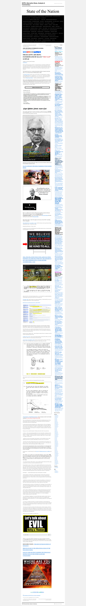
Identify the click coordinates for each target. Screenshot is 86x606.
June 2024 (56, 419)
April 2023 (56, 430)
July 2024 (56, 418)
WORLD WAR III (43, 41)
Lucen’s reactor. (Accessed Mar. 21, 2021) (29, 339)
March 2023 (56, 431)
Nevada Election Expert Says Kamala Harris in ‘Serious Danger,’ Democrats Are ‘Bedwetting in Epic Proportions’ (59, 299)
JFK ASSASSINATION (26, 29)
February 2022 (56, 441)
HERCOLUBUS (58, 26)
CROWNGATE (42, 24)
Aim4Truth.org (25, 62)
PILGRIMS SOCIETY (41, 38)
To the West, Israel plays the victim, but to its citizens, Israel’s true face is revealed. (59, 381)
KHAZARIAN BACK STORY (45, 29)
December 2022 (56, 433)
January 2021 (56, 452)
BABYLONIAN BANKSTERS (48, 21)
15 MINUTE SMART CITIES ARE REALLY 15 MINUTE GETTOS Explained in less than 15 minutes (59, 345)
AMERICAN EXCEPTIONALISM (27, 21)
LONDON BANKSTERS (41, 33)
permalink (37, 597)
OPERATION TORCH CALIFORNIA (53, 36)
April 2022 (56, 440)
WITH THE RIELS (37, 592)
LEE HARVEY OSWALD (34, 33)
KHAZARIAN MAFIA (47, 31)
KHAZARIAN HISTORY (40, 31)
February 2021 (56, 451)
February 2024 (56, 422)
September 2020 (56, 455)
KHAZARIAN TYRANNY (54, 31)
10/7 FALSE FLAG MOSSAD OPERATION (31, 16)
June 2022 (56, 438)
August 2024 (56, 417)
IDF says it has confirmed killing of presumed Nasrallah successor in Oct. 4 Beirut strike (59, 383)
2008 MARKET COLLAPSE (48, 16)
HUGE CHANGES (45, 28)
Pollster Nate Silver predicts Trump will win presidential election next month (58, 156)
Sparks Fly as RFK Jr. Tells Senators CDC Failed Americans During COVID (59, 50)
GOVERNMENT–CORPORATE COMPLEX (36, 26)
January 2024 (56, 423)
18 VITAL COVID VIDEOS (40, 16)
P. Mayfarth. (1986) (25, 299)
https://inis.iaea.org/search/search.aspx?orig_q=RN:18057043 (31, 302)
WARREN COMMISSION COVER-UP (28, 41)
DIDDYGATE (46, 24)
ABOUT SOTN (43, 19)
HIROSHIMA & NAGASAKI (34, 28)
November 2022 (56, 434)
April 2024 (56, 420)
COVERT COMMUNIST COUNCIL (27, 24)
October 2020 (56, 454)
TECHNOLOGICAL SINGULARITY (46, 40)
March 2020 (56, 460)
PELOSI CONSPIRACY (34, 38)
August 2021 (56, 446)
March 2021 (56, 450)
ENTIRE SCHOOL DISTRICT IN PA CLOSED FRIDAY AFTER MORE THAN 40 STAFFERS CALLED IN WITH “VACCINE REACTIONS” (29, 45)
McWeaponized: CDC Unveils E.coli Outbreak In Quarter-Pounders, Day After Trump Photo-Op (59, 333)
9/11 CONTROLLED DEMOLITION (35, 17)
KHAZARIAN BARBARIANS (53, 29)
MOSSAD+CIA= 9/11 (55, 33)
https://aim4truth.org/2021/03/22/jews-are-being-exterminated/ (31, 595)
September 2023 (56, 426)
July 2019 (56, 464)
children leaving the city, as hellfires (45, 451)
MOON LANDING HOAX (48, 33)
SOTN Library (39, 40)
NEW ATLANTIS (61, 33)
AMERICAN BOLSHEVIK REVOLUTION (51, 19)
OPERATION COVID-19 (37, 36)
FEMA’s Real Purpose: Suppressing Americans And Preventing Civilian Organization (59, 143)
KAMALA (39, 29)
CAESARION (61, 21)
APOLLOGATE (42, 21)
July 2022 (56, 437)
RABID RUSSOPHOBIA (53, 38)
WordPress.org (56, 472)
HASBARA (53, 26)
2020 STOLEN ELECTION (56, 16)
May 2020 (56, 458)
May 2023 (56, 429)
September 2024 (56, 416)
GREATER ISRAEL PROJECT (47, 26)
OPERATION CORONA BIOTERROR (28, 36)
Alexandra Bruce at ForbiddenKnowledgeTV (30, 416)
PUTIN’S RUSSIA (47, 38)
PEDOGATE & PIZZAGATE (26, 38)
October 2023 (56, 425)
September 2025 (56, 415)
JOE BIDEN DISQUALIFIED (33, 29)
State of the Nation (32, 49)
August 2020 (56, 456)
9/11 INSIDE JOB (43, 17)
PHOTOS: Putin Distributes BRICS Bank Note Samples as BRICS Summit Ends (59, 82)
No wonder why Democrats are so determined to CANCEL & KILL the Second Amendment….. (59, 326)
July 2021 (56, 447)
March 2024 (56, 421)
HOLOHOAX (40, 28)
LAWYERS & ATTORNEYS (26, 33)
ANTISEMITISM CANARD (35, 21)
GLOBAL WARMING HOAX (26, 26)
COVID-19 (36, 24)
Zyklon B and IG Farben (29, 77)
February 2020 (56, 461)
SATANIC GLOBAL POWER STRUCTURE (28, 40)
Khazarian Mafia (35, 216)
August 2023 (56, 427)
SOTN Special (56, 466)
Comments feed (56, 471)
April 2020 (56, 459)
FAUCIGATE (50, 24)
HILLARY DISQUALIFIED (26, 28)
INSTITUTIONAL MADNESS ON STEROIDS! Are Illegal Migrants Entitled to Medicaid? (59, 270)
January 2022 (56, 442)
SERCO (36, 40)
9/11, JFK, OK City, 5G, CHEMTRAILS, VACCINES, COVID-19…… (32, 19)
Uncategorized (30, 597)
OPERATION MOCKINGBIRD (44, 36)
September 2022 (56, 436)
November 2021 (56, 444)
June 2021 (56, 448)
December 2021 (56, 443)
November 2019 (56, 463)
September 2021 (56, 445)
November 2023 (56, 424)
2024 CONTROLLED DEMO (26, 17)
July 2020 (56, 457)
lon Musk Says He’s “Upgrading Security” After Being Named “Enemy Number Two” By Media (59, 320)
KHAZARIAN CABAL (34, 31)
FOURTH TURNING (55, 24)
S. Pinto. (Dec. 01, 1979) (26, 336)
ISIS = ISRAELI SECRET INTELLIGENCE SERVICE (55, 28)
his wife (37, 451)
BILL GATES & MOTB (56, 21)
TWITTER (53, 40)
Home (23, 16)
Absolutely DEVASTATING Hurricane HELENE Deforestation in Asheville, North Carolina (59, 212)
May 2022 (56, 439)
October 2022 (56, 435)
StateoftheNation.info (58, 54)
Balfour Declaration (27, 74)
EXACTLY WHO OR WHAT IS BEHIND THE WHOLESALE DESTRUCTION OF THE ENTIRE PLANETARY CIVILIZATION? (36, 554)
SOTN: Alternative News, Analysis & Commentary (33, 4)
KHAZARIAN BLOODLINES (26, 31)
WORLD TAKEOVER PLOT (37, 41)
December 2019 (56, 462)
